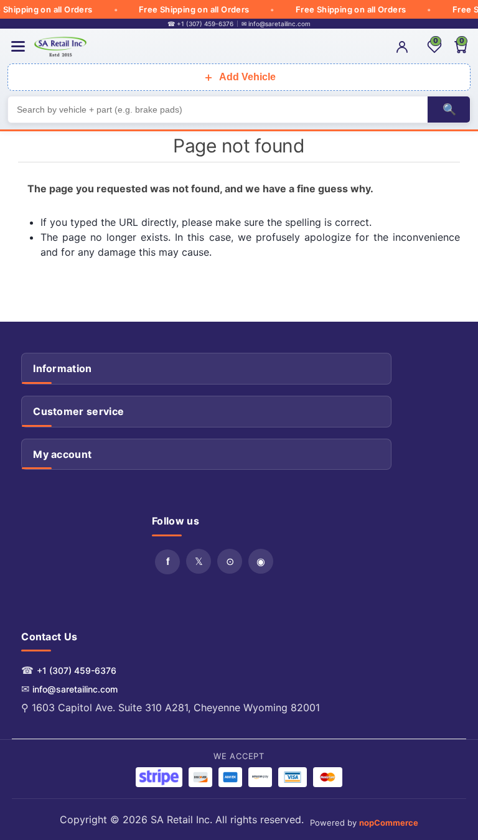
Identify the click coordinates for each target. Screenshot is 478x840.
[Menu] (18, 46)
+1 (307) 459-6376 (76, 670)
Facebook (167, 561)
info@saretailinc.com (75, 689)
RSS (229, 561)
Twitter (198, 561)
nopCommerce (388, 823)
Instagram (260, 561)
